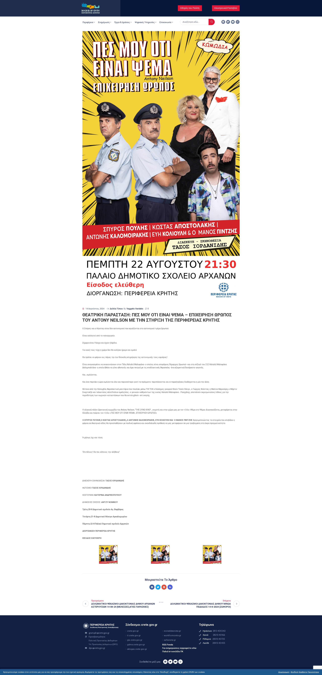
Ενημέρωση (103, 22)
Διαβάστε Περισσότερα (309, 672)
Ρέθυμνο (214, 639)
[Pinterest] (164, 587)
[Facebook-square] (223, 22)
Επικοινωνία (165, 22)
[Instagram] (237, 22)
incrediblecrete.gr (172, 631)
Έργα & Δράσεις (122, 22)
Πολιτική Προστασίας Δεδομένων (103, 640)
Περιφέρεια (88, 22)
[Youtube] (233, 22)
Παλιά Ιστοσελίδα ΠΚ (172, 651)
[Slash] (161, 602)
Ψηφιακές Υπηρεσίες (145, 22)
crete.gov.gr (133, 631)
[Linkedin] (170, 587)
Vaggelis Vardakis (135, 309)
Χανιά (214, 635)
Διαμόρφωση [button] (283, 672)
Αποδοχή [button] (294, 672)
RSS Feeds (167, 644)
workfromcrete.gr (172, 635)
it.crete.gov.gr (134, 635)
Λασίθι (214, 643)
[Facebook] (151, 587)
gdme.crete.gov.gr (136, 644)
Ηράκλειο (214, 631)
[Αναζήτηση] (212, 22)
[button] (190, 8)
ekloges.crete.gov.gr (137, 649)
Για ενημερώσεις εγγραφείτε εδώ (179, 648)
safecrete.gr (170, 640)
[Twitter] (228, 22)
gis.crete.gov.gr (134, 640)
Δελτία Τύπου (116, 309)
